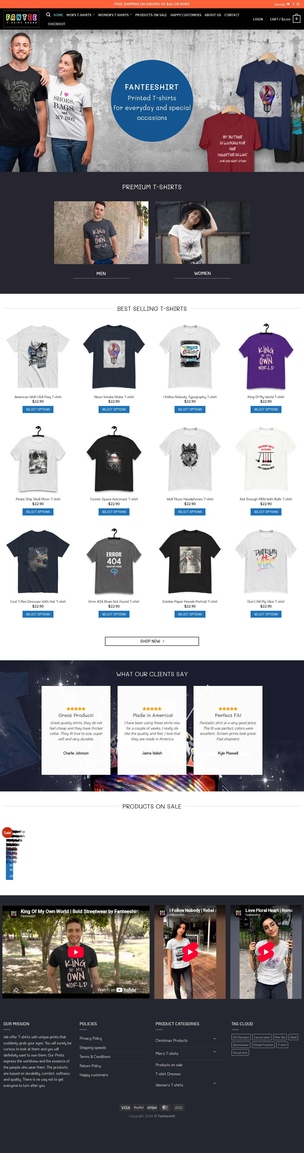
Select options (38, 409)
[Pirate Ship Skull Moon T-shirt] (38, 459)
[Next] (17, 854)
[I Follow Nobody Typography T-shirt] (190, 356)
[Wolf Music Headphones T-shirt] (190, 459)
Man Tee (280, 1037)
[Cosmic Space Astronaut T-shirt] (114, 459)
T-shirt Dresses (168, 1073)
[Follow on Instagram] (298, 4)
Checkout (56, 24)
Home (58, 15)
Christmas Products (172, 1040)
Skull (293, 1037)
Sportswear (241, 1045)
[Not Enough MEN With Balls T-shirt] (266, 459)
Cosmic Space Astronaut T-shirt (114, 499)
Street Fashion (263, 1045)
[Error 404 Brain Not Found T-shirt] (114, 561)
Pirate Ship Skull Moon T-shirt (38, 499)
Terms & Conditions (95, 1056)
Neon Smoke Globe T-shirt (114, 397)
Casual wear (262, 1037)
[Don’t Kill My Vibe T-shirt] (266, 561)
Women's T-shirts (169, 1084)
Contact (231, 15)
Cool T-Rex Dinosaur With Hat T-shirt (38, 601)
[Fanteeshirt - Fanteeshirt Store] (21, 19)
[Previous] (4, 854)
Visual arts (240, 1052)
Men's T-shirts (167, 1053)
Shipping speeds (93, 1047)
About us (213, 15)
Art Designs (241, 1037)
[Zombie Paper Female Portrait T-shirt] (190, 561)
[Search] (48, 15)
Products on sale (151, 15)
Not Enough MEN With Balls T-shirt (266, 499)
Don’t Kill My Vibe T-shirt (266, 601)
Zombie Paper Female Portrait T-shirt (190, 601)
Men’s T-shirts (78, 15)
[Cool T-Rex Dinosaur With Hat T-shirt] (38, 561)
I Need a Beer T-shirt (10, 842)
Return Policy (90, 1065)
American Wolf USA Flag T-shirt (38, 397)
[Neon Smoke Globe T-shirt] (114, 356)
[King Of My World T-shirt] (266, 356)
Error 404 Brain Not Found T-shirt (114, 601)
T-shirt (282, 1045)
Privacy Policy (91, 1038)
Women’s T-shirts (113, 15)
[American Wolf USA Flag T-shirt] (38, 356)
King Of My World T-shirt (266, 397)
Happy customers (186, 15)
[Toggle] (215, 1038)
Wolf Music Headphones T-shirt (190, 499)
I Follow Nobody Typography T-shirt (190, 397)
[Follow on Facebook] (293, 4)
